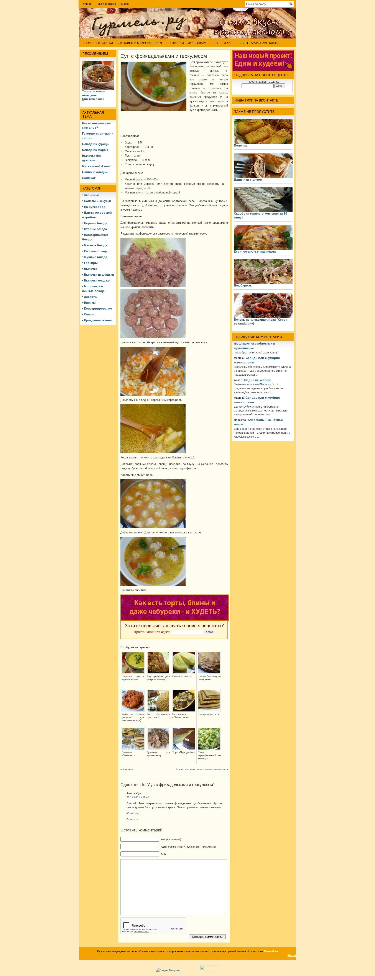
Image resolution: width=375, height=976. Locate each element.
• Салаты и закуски (96, 201)
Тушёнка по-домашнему (158, 754)
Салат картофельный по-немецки (209, 755)
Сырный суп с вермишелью (133, 678)
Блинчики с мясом (248, 179)
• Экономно (90, 195)
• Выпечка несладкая (98, 274)
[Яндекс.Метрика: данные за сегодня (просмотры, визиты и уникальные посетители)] (168, 970)
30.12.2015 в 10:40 (138, 797)
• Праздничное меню (97, 320)
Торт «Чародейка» (183, 752)
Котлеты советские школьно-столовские (201, 769)
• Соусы (88, 314)
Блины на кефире (209, 714)
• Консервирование (97, 308)
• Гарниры (90, 263)
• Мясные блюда (94, 245)
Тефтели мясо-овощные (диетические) (93, 95)
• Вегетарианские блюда (260, 43)
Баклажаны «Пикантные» (180, 716)
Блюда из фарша (95, 150)
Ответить (133, 813)
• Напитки (89, 302)
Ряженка (128, 769)
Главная (87, 3)
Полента (240, 145)
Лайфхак (88, 178)
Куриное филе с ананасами (255, 251)
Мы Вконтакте (106, 3)
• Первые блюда (94, 223)
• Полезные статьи (98, 43)
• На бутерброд (93, 206)
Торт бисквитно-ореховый (158, 716)
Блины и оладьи (95, 172)
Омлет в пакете (181, 676)
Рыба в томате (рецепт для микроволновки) (133, 717)
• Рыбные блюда (95, 251)
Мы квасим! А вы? (96, 166)
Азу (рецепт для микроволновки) (158, 678)
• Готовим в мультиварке (188, 43)
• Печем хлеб (224, 43)
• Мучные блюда (94, 257)
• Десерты (89, 296)
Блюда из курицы (95, 144)
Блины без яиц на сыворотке (209, 678)
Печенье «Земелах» (128, 754)
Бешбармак (243, 285)
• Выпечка (89, 268)
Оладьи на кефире (256, 380)
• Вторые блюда (94, 229)
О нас (125, 3)
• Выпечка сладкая (96, 280)
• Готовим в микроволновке (140, 43)
